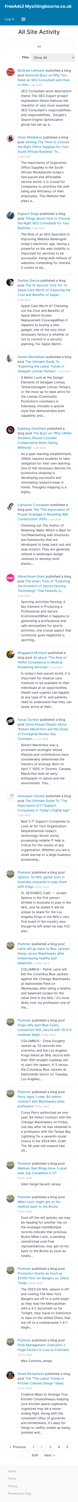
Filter (25, 57)
